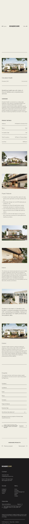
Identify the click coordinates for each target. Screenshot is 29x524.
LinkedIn (4, 491)
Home (15, 489)
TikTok (3, 493)
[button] (23, 26)
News (15, 494)
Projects (16, 493)
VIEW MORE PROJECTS (14, 442)
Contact (16, 496)
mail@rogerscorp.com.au (7, 476)
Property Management (19, 491)
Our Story (16, 490)
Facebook (4, 490)
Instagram (4, 489)
